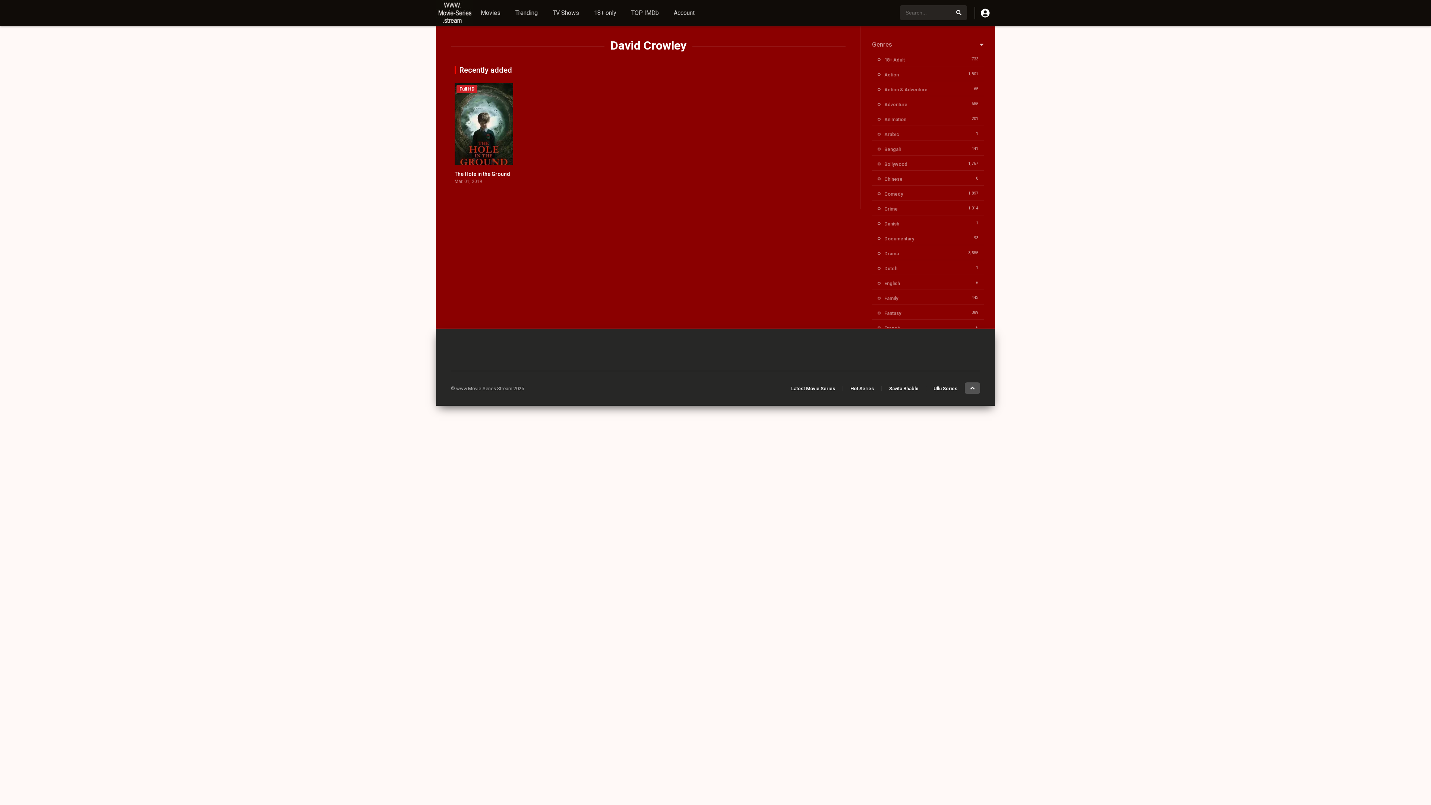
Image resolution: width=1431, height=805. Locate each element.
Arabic (891, 134)
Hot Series (862, 388)
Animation (895, 119)
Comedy (893, 194)
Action (891, 75)
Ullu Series (945, 388)
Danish (891, 224)
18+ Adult (894, 60)
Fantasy (892, 313)
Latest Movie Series (813, 388)
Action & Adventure (906, 89)
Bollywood (895, 164)
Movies (490, 12)
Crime (891, 209)
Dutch (890, 268)
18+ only (605, 12)
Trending (526, 12)
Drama (891, 253)
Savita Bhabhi (903, 388)
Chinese (893, 179)
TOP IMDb (645, 12)
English (892, 283)
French (892, 328)
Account (684, 12)
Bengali (892, 149)
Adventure (895, 104)
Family (891, 298)
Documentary (899, 239)
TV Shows (566, 12)
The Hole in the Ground (482, 174)
